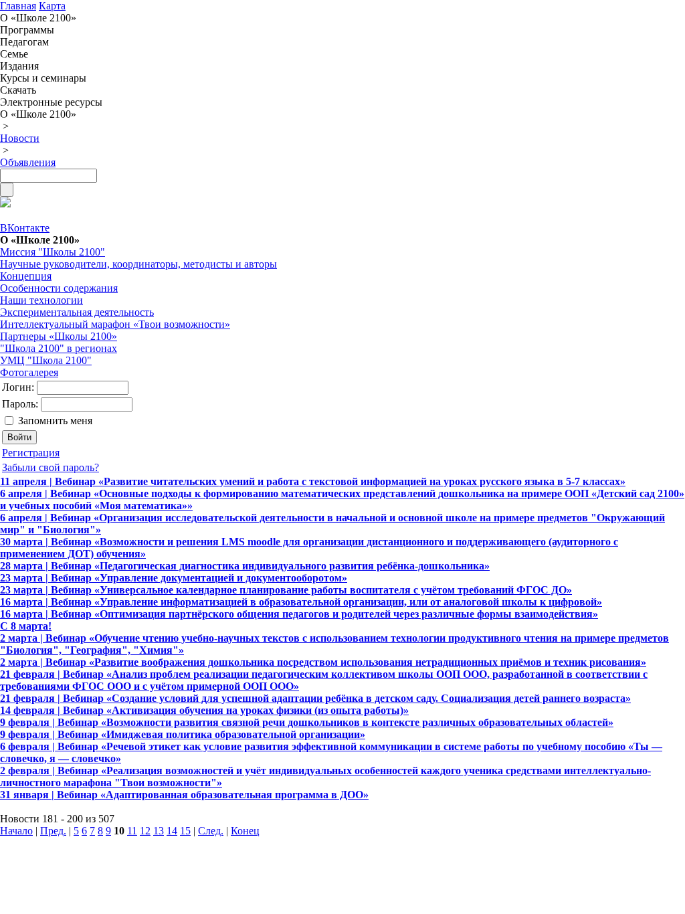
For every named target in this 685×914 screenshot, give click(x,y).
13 (158, 830)
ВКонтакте (25, 228)
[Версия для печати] (5, 203)
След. (210, 830)
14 (172, 830)
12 (145, 830)
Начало (16, 830)
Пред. (53, 830)
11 (132, 830)
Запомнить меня (55, 420)
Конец (245, 830)
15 (185, 830)
